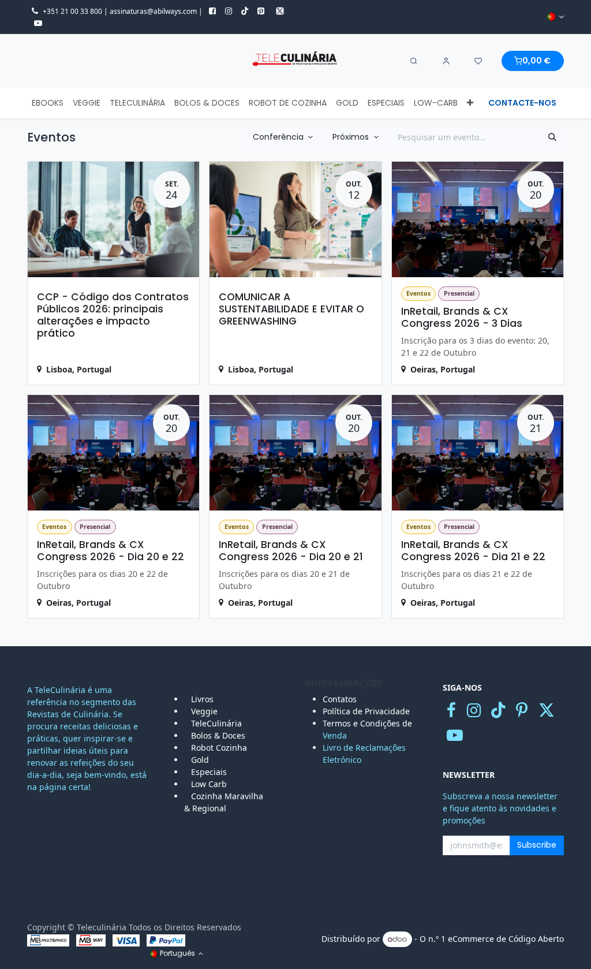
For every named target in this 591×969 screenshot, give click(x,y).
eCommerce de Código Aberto (506, 938)
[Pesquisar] (552, 137)
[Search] (414, 61)
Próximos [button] (351, 137)
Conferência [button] (279, 137)
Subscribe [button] (536, 845)
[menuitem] (47, 103)
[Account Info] (446, 61)
